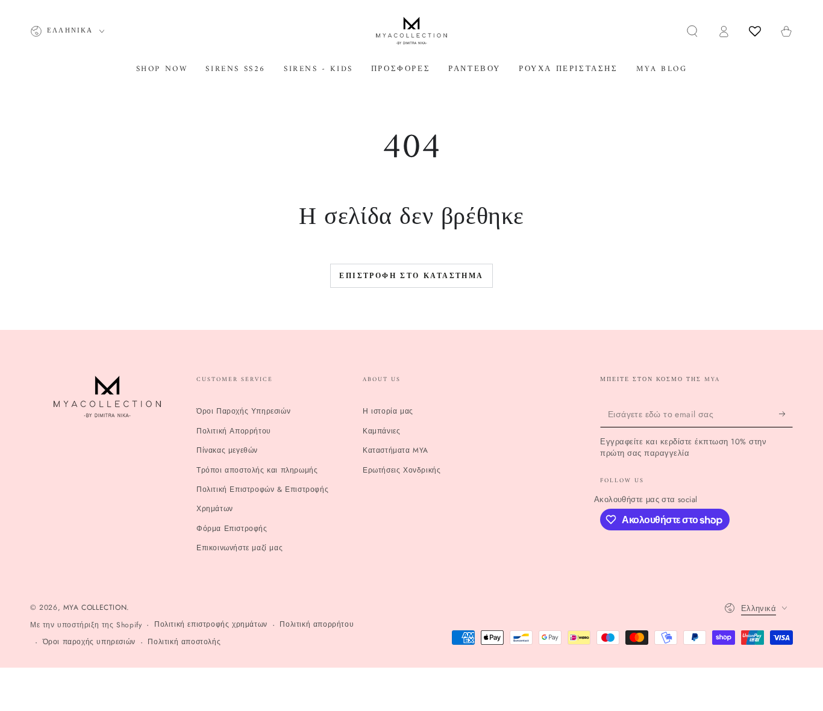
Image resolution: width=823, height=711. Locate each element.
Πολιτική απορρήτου (317, 624)
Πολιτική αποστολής (184, 642)
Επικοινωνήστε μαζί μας (239, 547)
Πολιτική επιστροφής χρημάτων (211, 624)
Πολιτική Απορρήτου (233, 431)
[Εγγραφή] (786, 413)
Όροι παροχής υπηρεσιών (89, 642)
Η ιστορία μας (388, 411)
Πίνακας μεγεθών (227, 450)
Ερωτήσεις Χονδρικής (401, 470)
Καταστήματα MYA (395, 450)
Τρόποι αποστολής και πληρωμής (257, 470)
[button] (692, 31)
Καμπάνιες (381, 431)
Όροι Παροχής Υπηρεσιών (243, 411)
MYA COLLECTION (95, 607)
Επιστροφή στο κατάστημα (411, 276)
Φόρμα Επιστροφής (232, 528)
